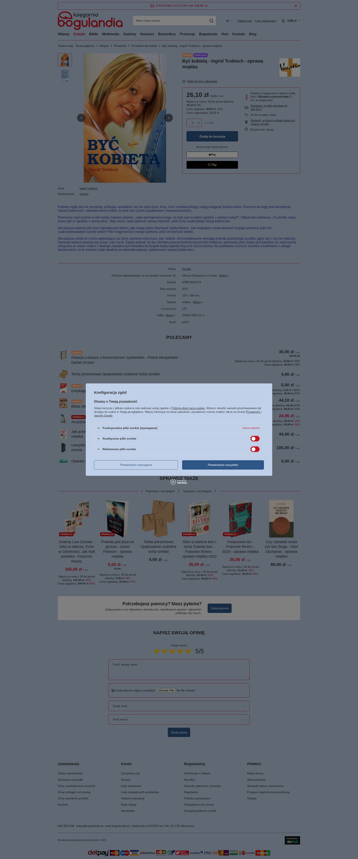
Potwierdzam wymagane (136, 464)
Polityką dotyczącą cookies (188, 408)
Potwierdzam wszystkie (223, 464)
